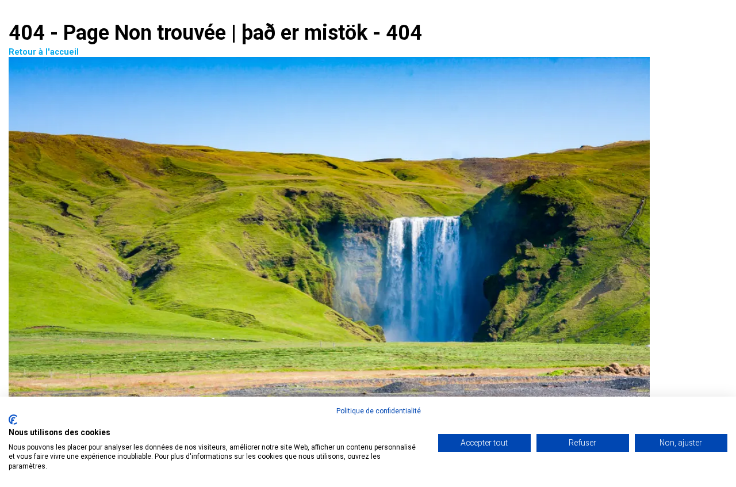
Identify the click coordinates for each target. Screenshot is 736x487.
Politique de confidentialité (378, 411)
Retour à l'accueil (44, 52)
